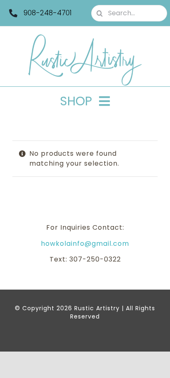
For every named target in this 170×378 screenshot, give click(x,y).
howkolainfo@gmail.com (85, 243)
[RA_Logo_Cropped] (85, 37)
